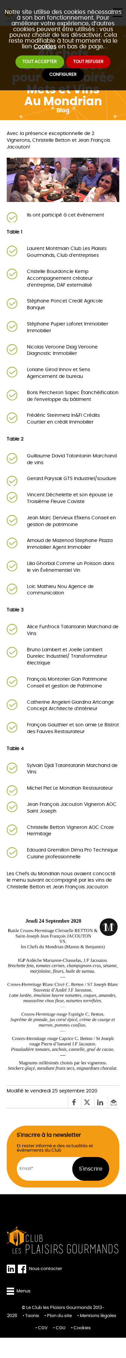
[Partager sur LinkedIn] (100, 1102)
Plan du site (59, 1316)
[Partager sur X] (87, 1102)
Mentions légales (98, 1316)
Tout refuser (88, 62)
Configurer (63, 74)
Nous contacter (45, 1269)
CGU (61, 1328)
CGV (43, 1328)
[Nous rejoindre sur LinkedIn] (12, 1268)
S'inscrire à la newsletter (49, 1135)
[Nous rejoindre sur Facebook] (23, 1268)
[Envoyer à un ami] (113, 1102)
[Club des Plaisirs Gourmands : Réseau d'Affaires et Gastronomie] (63, 1240)
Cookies (45, 46)
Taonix (32, 1316)
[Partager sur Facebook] (74, 1102)
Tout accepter (40, 62)
